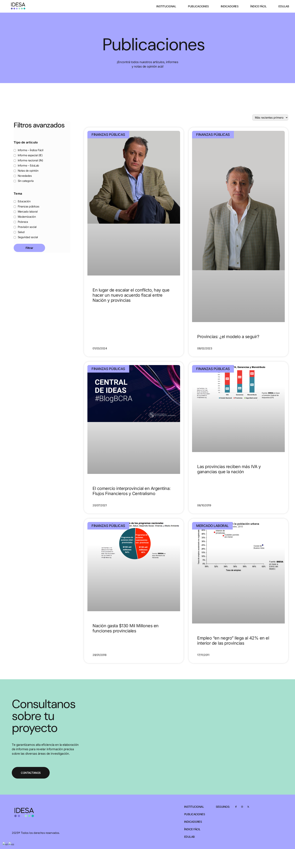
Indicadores (229, 6)
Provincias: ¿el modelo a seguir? (228, 336)
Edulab (283, 6)
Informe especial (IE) (30, 155)
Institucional (166, 6)
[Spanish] (11, 844)
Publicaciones (198, 6)
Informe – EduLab (28, 165)
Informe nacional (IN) (30, 160)
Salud (20, 232)
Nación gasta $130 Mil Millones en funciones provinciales (126, 628)
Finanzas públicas (28, 206)
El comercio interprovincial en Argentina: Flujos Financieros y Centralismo (132, 491)
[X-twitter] (248, 806)
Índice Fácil (258, 6)
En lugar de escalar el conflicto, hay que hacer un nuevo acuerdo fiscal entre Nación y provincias (131, 295)
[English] (6, 844)
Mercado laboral (27, 211)
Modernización (26, 216)
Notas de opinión (27, 170)
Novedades (24, 175)
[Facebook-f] (236, 806)
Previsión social (27, 227)
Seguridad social (27, 237)
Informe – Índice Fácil (30, 150)
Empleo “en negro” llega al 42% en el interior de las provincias (233, 640)
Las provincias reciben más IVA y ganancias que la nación (229, 469)
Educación (23, 201)
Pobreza (22, 221)
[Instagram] (242, 806)
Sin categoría (25, 180)
